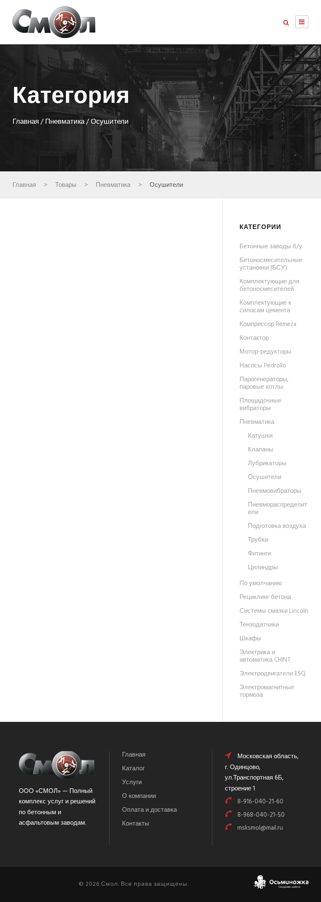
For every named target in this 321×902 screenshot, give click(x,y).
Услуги (132, 782)
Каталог (133, 769)
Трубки (258, 540)
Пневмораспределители (277, 508)
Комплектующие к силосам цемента (265, 307)
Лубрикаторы (267, 464)
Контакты (135, 824)
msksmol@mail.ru (260, 828)
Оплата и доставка (149, 810)
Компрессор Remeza (267, 324)
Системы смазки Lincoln (273, 611)
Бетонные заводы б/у (270, 247)
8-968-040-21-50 (261, 815)
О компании (139, 796)
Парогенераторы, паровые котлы (263, 383)
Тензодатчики (259, 625)
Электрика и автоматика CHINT (265, 656)
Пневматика (64, 122)
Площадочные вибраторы (260, 404)
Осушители (264, 477)
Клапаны (260, 450)
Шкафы (250, 639)
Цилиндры (263, 568)
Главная (26, 122)
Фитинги (259, 554)
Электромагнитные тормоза (266, 691)
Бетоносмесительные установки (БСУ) (270, 264)
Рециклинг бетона (265, 597)
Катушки (260, 436)
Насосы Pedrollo (262, 366)
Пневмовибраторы (274, 491)
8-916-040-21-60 (260, 802)
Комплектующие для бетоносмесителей (269, 285)
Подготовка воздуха (277, 526)
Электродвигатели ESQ (272, 674)
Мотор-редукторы (265, 352)
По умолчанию (260, 583)
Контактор (254, 338)
